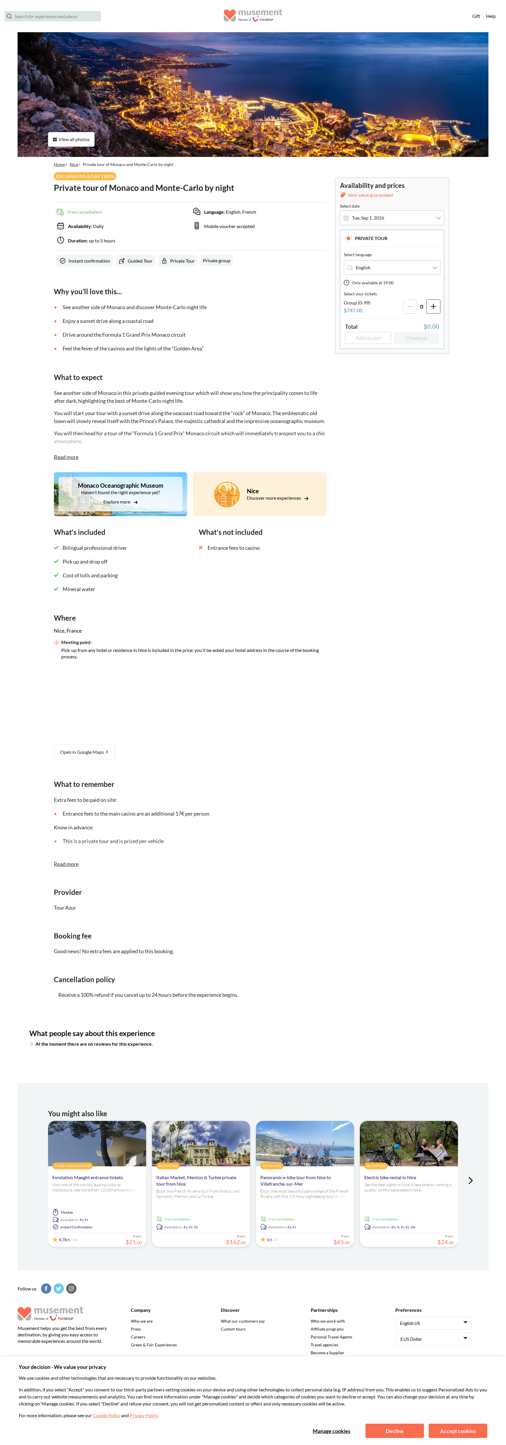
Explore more (117, 501)
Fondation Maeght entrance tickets (87, 1177)
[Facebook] (45, 1288)
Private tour (371, 238)
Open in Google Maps (82, 752)
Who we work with (328, 1321)
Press (136, 1328)
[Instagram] (70, 1288)
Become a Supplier (327, 1352)
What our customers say (243, 1321)
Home (59, 164)
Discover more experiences (274, 498)
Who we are (142, 1321)
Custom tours (233, 1328)
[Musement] (253, 16)
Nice (74, 164)
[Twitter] (58, 1288)
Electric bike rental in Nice (390, 1177)
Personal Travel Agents (331, 1336)
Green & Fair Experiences (154, 1344)
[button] (392, 238)
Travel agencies (324, 1344)
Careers (138, 1336)
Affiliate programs (327, 1328)
